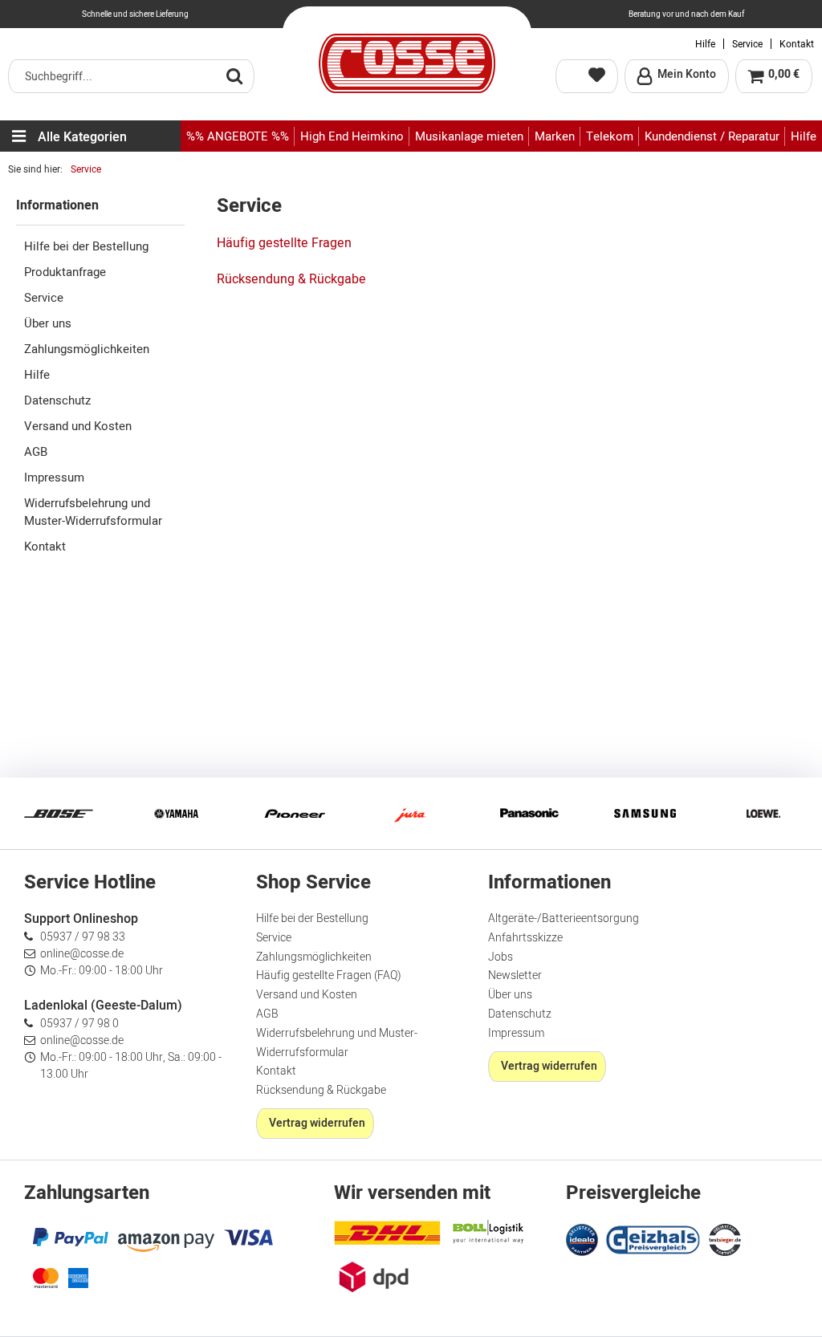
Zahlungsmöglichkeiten (86, 349)
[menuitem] (131, 76)
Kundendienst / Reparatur (712, 136)
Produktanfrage (65, 272)
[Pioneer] (293, 813)
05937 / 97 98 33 (82, 937)
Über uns (47, 323)
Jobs (500, 957)
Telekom (609, 136)
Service (747, 44)
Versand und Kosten (78, 426)
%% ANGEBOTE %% (237, 136)
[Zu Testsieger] (725, 1240)
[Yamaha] (175, 813)
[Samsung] (645, 813)
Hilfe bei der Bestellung (86, 246)
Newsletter (515, 975)
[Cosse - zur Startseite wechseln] (407, 63)
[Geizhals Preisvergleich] (653, 1238)
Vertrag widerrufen (317, 1123)
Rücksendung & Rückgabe (291, 279)
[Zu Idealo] (584, 1238)
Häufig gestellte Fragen (284, 243)
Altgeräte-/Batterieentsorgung (563, 918)
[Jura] (411, 813)
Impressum (54, 477)
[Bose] (58, 813)
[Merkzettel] (586, 76)
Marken (555, 136)
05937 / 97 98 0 (79, 1023)
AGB (35, 452)
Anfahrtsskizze (525, 937)
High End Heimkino (352, 136)
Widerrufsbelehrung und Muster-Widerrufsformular (93, 512)
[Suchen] (234, 75)
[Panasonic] (528, 813)
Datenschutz (57, 400)
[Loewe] (763, 813)
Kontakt (796, 44)
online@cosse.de (82, 953)
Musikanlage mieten (469, 136)
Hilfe (705, 44)
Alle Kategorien (82, 137)
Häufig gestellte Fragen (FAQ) (328, 975)
